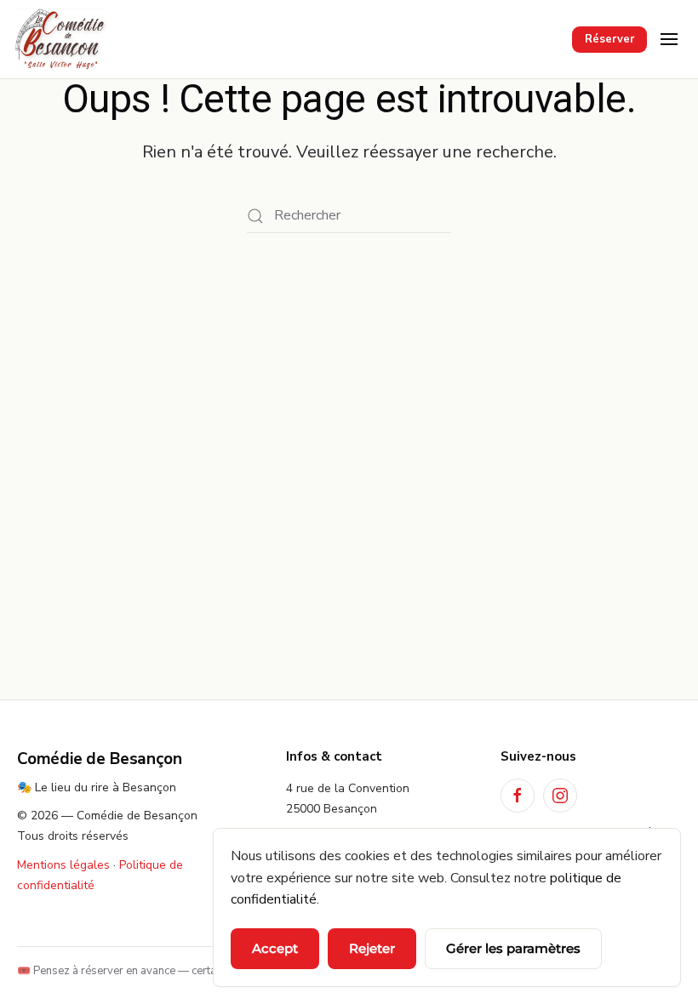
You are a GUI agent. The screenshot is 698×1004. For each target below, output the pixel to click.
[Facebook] (518, 796)
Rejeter (372, 948)
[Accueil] (60, 39)
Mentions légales (63, 865)
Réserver (609, 39)
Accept (275, 948)
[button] (669, 39)
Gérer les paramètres (513, 948)
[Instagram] (560, 796)
